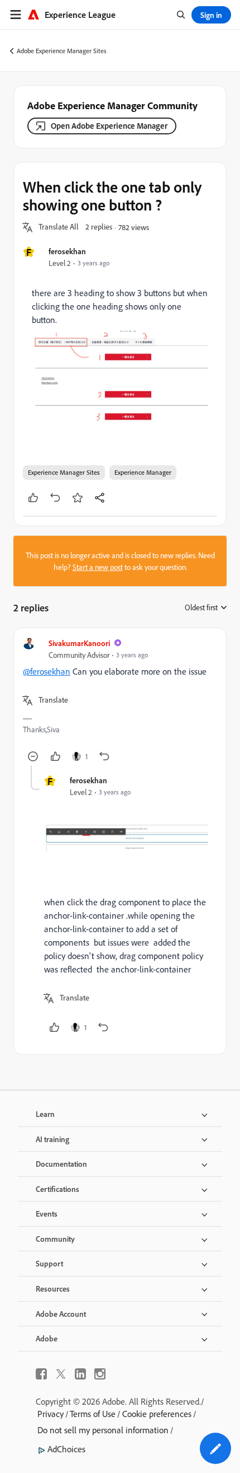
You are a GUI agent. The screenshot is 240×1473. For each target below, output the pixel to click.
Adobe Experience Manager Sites (62, 50)
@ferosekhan (46, 671)
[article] (120, 701)
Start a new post (98, 567)
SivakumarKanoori (79, 643)
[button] (59, 227)
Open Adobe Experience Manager (109, 125)
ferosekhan (67, 251)
